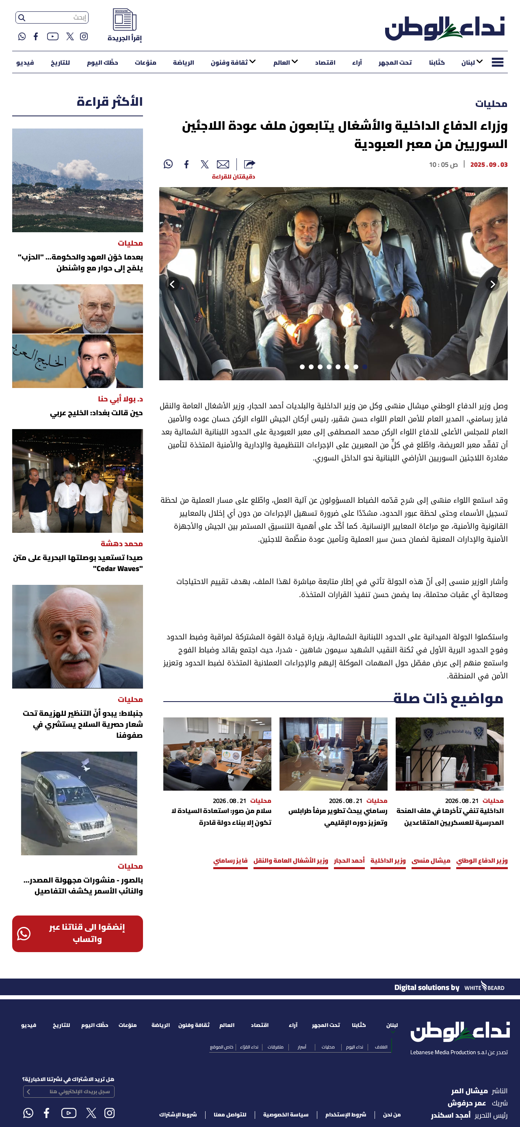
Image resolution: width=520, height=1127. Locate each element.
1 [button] (363, 368)
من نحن (392, 1115)
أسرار (302, 1047)
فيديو (25, 63)
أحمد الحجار (349, 861)
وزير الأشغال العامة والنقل (291, 861)
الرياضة (183, 63)
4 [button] (336, 368)
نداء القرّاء (249, 1047)
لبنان (468, 63)
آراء (357, 63)
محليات (491, 104)
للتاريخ (60, 63)
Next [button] (169, 284)
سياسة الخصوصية (286, 1115)
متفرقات (276, 1047)
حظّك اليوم (102, 63)
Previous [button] (500, 284)
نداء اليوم (354, 1047)
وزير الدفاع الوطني (482, 861)
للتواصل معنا (230, 1115)
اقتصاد (325, 63)
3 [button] (345, 368)
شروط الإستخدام (345, 1115)
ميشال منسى (431, 861)
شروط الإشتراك (178, 1115)
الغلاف (381, 1047)
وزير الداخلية (388, 861)
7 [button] (310, 368)
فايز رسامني (230, 861)
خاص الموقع (221, 1047)
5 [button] (327, 368)
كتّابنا (437, 63)
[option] (333, 283)
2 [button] (354, 368)
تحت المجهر (395, 63)
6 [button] (318, 368)
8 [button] (301, 368)
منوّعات (145, 63)
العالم (281, 63)
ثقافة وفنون (229, 63)
